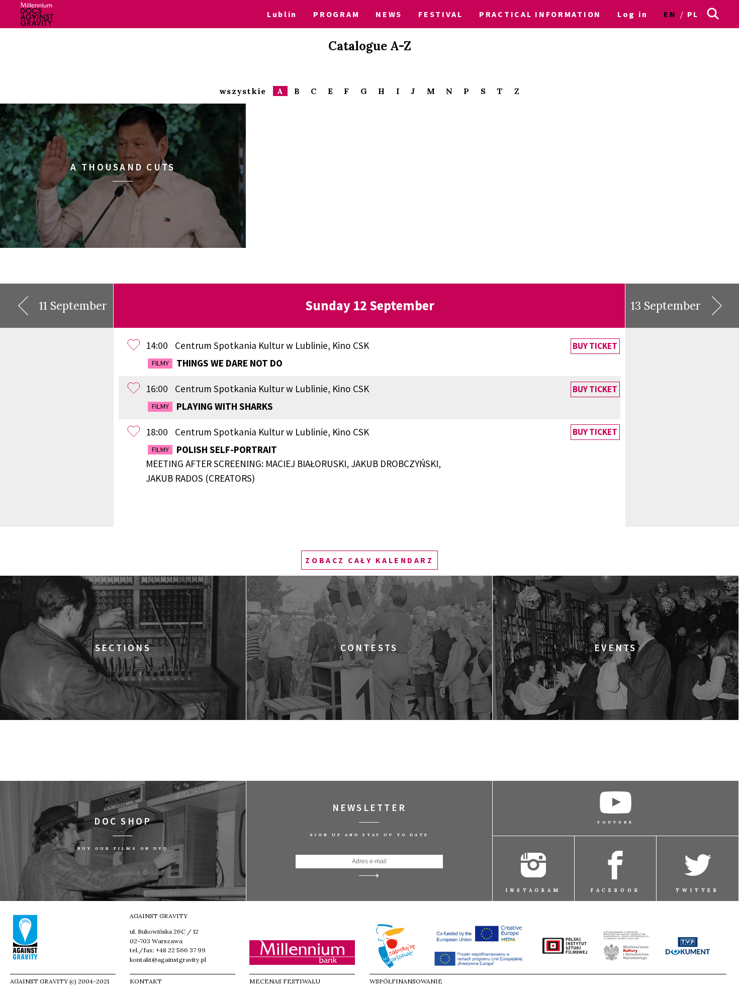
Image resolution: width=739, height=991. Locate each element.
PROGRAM (336, 14)
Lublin (282, 14)
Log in (632, 14)
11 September (73, 306)
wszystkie (242, 91)
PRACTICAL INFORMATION (540, 14)
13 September (666, 306)
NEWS (389, 14)
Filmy (160, 363)
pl (693, 14)
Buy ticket (595, 345)
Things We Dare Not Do (217, 363)
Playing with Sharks (212, 406)
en (670, 14)
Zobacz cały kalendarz (369, 560)
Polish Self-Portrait (293, 464)
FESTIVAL (440, 14)
